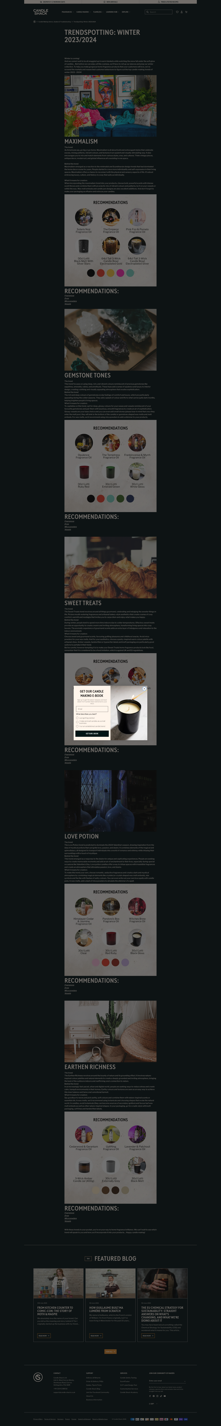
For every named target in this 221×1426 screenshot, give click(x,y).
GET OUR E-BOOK (92, 734)
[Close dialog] (144, 689)
